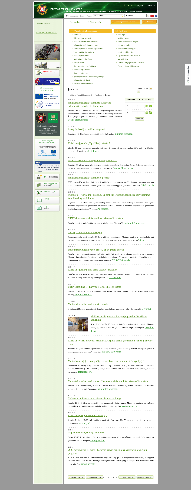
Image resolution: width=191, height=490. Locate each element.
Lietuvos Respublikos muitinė (81, 95)
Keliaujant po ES (124, 45)
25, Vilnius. (93, 151)
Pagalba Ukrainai (43, 24)
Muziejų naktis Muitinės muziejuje (85, 232)
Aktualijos (77, 35)
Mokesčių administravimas (83, 84)
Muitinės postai (123, 38)
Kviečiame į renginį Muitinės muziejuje (87, 415)
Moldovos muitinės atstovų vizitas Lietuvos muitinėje (94, 398)
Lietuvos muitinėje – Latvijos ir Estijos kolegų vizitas (94, 286)
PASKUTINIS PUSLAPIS (144, 477)
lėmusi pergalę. (87, 463)
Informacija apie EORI (82, 80)
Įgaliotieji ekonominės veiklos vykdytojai (89, 77)
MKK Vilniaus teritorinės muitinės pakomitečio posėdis (95, 218)
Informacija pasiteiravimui (46, 32)
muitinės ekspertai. (124, 133)
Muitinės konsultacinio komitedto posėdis (89, 177)
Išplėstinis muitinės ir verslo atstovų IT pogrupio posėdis (96, 249)
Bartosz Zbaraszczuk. (123, 168)
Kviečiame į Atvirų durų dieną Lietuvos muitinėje (92, 269)
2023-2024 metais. (121, 260)
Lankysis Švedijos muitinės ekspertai (86, 129)
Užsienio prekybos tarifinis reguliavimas (88, 49)
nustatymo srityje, (129, 406)
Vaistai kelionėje (124, 59)
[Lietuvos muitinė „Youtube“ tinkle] (152, 17)
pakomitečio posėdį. (108, 389)
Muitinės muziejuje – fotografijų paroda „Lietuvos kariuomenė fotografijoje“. (107, 361)
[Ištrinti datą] (150, 106)
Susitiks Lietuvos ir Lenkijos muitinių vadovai (92, 160)
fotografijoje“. (85, 371)
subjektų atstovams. (111, 351)
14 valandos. (115, 277)
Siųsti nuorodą (95, 22)
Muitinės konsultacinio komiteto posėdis (88, 304)
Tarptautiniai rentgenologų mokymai (86, 432)
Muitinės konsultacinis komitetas (85, 42)
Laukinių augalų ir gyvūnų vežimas (131, 63)
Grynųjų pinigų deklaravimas (128, 66)
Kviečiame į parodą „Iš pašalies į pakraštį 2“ (89, 143)
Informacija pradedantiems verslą (86, 45)
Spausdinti (76, 22)
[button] (188, 74)
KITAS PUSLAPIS (128, 477)
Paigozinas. (103, 208)
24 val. (141, 240)
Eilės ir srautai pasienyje (82, 38)
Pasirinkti (129, 16)
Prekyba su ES (79, 63)
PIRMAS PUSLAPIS (77, 477)
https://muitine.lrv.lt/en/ (124, 11)
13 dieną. (146, 308)
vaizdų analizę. (97, 440)
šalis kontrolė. (147, 185)
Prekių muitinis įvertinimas (84, 52)
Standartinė (150, 5)
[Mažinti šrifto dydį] (138, 91)
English (140, 5)
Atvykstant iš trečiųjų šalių (127, 49)
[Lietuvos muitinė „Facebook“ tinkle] (156, 17)
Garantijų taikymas (80, 73)
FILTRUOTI (139, 119)
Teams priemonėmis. (78, 119)
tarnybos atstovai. (83, 294)
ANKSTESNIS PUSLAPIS (97, 477)
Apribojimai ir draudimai (83, 59)
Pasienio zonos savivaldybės (128, 42)
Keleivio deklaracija (125, 52)
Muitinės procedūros (81, 56)
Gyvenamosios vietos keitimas (85, 66)
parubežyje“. (85, 423)
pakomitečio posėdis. (135, 223)
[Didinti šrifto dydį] (151, 88)
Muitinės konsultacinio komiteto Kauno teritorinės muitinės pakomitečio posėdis (108, 381)
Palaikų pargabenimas (82, 70)
